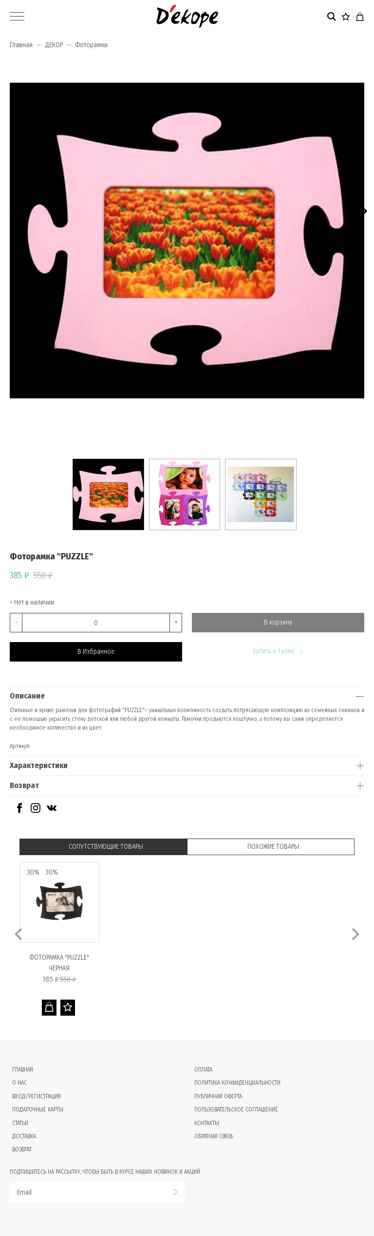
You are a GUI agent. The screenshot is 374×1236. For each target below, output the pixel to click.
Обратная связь (213, 1136)
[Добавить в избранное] (67, 1008)
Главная (21, 45)
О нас (19, 1082)
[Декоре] (187, 16)
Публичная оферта (218, 1096)
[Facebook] (19, 810)
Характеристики (39, 765)
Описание (27, 695)
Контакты (206, 1123)
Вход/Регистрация (36, 1096)
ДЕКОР (54, 45)
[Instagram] (35, 810)
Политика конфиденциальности (237, 1082)
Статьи (20, 1123)
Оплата (203, 1069)
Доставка (24, 1136)
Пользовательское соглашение (236, 1109)
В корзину (278, 622)
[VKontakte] (51, 810)
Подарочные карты (37, 1109)
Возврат (24, 785)
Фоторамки (91, 45)
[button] (363, 210)
